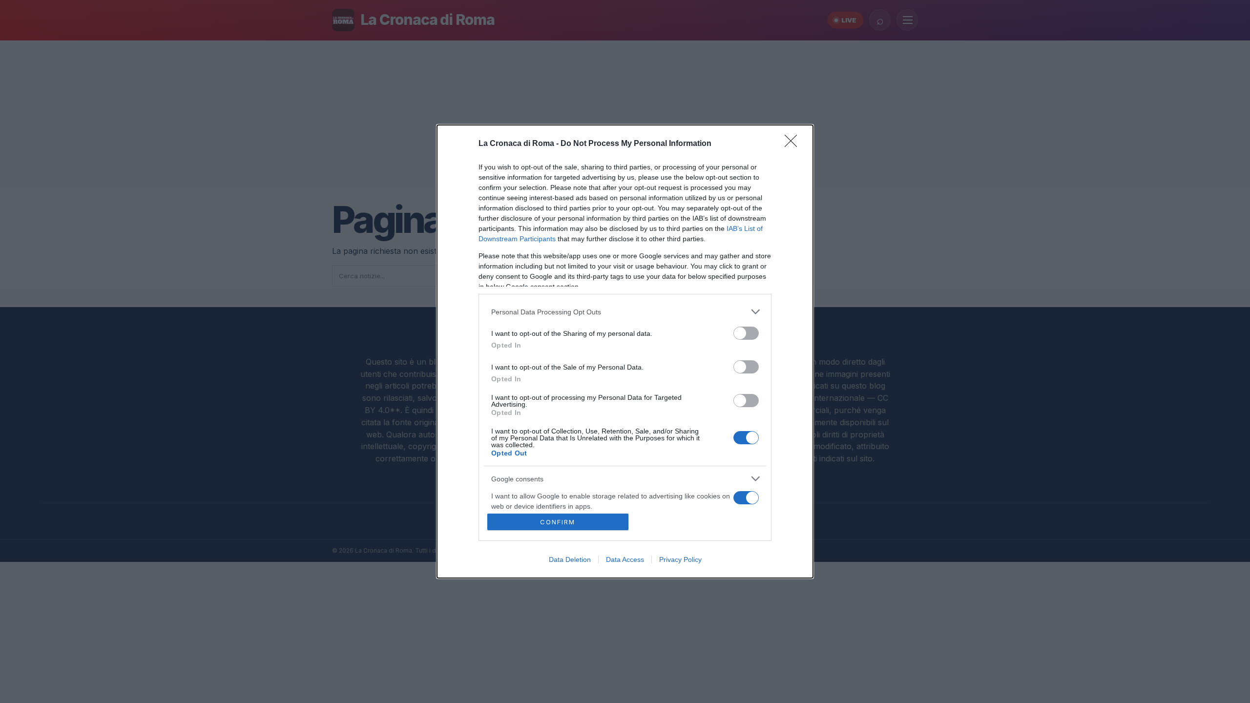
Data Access (625, 559)
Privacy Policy (680, 559)
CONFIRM (557, 522)
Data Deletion (570, 559)
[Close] (794, 144)
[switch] (746, 333)
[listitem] (625, 312)
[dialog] (625, 351)
